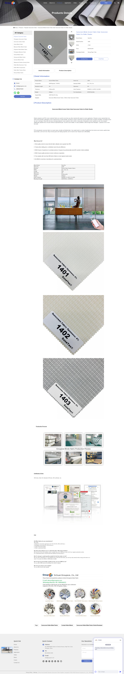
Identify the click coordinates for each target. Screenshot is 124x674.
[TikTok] (58, 661)
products (59, 3)
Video (15, 654)
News (15, 657)
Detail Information (44, 70)
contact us (93, 3)
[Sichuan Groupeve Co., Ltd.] (10, 3)
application (68, 3)
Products (21, 27)
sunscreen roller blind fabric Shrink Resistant (89, 625)
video (75, 3)
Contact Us (16, 662)
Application (17, 652)
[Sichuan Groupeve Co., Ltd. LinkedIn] (55, 661)
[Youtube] (52, 661)
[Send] (120, 671)
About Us (16, 647)
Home (45, 3)
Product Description (65, 70)
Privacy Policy (29, 672)
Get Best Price (84, 58)
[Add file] (96, 671)
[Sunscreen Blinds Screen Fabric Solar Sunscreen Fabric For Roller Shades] (50, 47)
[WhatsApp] (15, 92)
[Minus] (120, 640)
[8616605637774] (61, 661)
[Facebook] (49, 661)
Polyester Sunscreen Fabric (30, 27)
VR (86, 3)
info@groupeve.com (21, 86)
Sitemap (35, 672)
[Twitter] (46, 661)
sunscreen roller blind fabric (49, 625)
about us (52, 3)
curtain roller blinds (67, 625)
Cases (15, 660)
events (81, 3)
